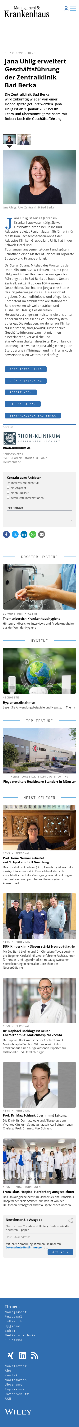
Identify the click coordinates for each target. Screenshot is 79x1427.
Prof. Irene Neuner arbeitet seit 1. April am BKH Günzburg (26, 860)
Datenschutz (17, 1394)
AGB (8, 1398)
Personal (23, 853)
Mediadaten (16, 1380)
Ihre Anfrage (15, 507)
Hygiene (12, 1326)
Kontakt (12, 1375)
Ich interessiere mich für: (23, 483)
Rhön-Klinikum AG (17, 448)
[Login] (66, 9)
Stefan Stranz (23, 404)
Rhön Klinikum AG (26, 381)
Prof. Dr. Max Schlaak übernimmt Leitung (35, 1115)
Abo (8, 1370)
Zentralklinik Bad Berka (33, 415)
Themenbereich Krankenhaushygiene (31, 619)
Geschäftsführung (26, 369)
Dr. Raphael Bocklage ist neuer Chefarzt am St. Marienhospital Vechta (32, 1033)
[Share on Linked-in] (24, 534)
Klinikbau (15, 1340)
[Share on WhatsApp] (32, 534)
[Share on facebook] (6, 534)
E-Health (14, 1321)
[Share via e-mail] (41, 534)
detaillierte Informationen (27, 498)
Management (16, 1312)
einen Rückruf (20, 493)
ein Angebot (18, 488)
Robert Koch (21, 392)
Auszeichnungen (28, 1187)
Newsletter (16, 1366)
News (31, 53)
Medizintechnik (20, 1335)
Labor (10, 1331)
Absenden (60, 1252)
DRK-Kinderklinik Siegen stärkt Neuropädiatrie (39, 946)
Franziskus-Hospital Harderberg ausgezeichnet (38, 1192)
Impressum (15, 1389)
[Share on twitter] (15, 534)
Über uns (14, 1384)
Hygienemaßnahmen (19, 702)
